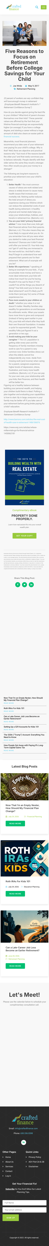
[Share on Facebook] (17, 584)
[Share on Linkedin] (31, 584)
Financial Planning (34, 817)
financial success (11, 136)
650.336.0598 (26, 1133)
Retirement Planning (26, 88)
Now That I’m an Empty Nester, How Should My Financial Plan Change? (23, 699)
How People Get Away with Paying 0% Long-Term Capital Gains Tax (23, 746)
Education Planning (31, 887)
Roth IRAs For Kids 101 (14, 708)
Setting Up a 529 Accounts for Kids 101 (21, 726)
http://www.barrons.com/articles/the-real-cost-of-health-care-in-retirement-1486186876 (24, 421)
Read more (15, 823)
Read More (9, 703)
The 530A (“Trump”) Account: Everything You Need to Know (24, 736)
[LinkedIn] (23, 1142)
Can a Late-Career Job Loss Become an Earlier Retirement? (22, 717)
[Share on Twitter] (24, 584)
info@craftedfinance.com (26, 1128)
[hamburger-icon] (43, 7)
